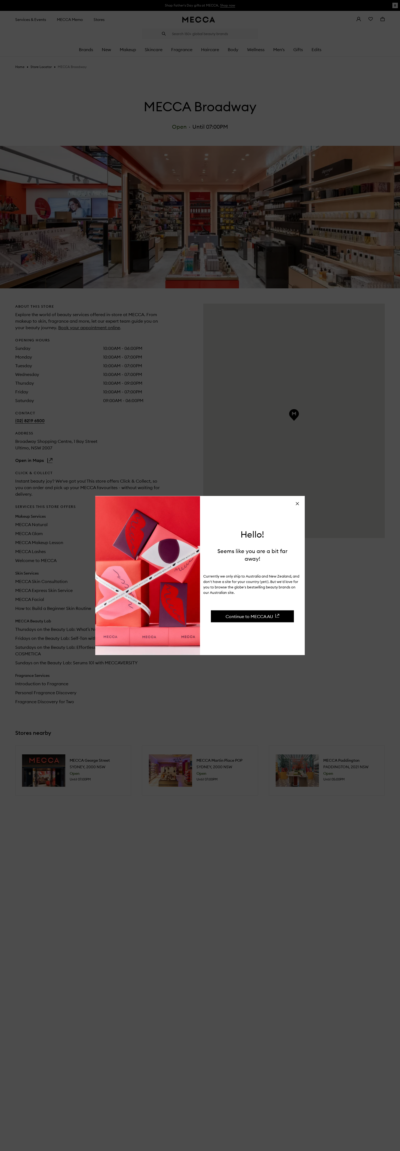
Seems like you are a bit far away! (252, 554)
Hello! (252, 534)
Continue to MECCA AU (249, 616)
